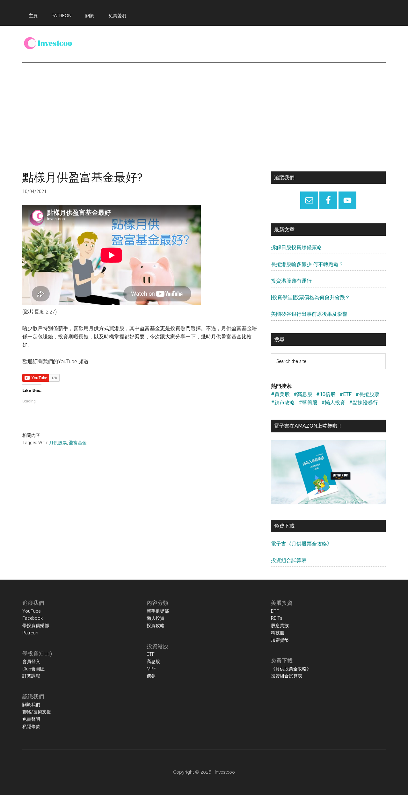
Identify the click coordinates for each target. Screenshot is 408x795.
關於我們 (31, 704)
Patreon (30, 632)
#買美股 (280, 394)
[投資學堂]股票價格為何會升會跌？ (310, 297)
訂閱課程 (31, 675)
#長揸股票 (367, 394)
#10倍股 (326, 394)
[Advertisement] (204, 110)
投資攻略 (155, 625)
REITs (276, 618)
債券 (151, 675)
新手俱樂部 (158, 611)
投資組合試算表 (289, 560)
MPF (151, 668)
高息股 (153, 661)
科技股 (277, 632)
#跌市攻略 (283, 403)
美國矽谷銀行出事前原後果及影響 (309, 314)
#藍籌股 (308, 403)
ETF (151, 654)
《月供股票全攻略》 (291, 668)
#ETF (345, 394)
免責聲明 (31, 719)
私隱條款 (31, 726)
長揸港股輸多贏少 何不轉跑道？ (307, 264)
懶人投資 (155, 618)
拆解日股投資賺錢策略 (296, 247)
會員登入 (31, 661)
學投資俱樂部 (35, 625)
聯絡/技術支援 (36, 711)
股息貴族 (280, 625)
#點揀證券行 (363, 403)
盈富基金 (78, 442)
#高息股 (303, 394)
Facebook (32, 618)
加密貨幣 (280, 640)
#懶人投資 (333, 403)
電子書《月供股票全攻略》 (301, 544)
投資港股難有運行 (291, 281)
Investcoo (225, 772)
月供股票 (58, 442)
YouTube (31, 611)
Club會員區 (33, 668)
